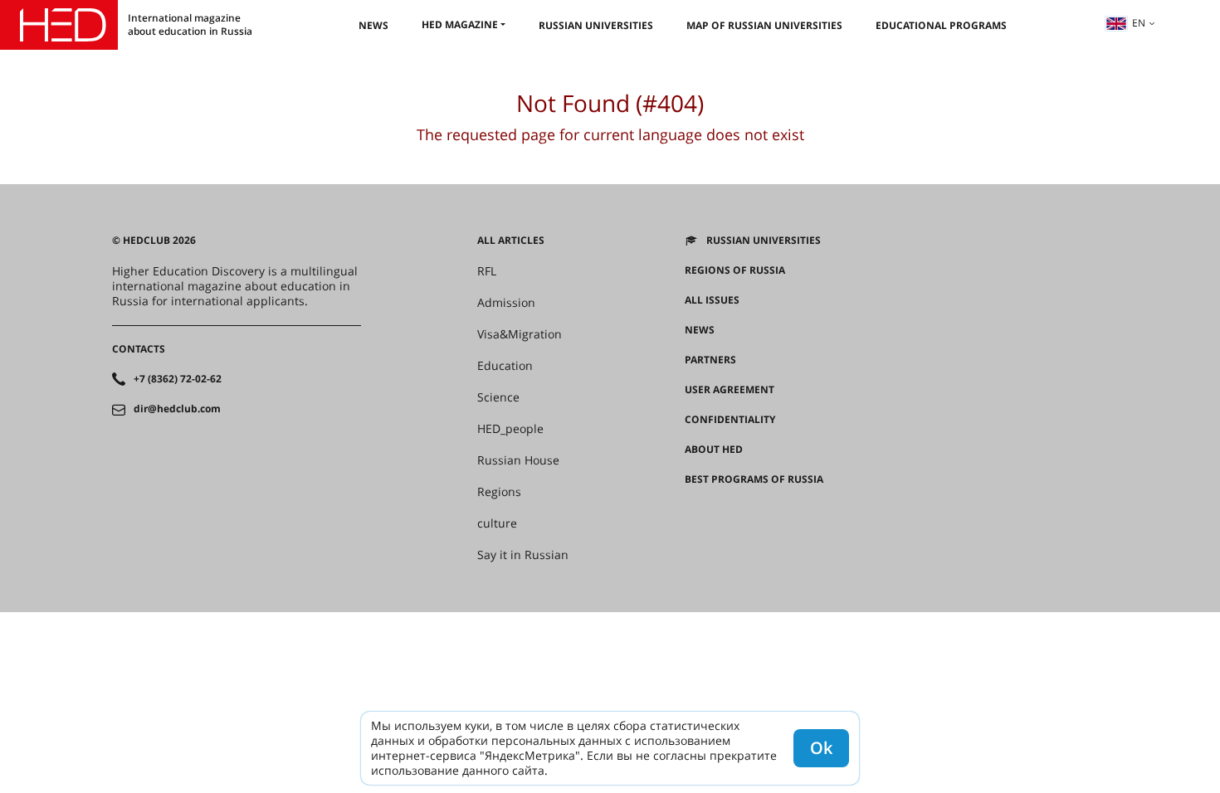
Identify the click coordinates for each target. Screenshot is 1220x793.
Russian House (518, 460)
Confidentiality (730, 419)
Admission (506, 302)
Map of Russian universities (764, 25)
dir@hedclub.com (177, 409)
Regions (499, 491)
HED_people (510, 428)
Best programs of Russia (754, 479)
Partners (710, 360)
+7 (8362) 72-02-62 (178, 379)
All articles (510, 240)
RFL (486, 271)
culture (497, 523)
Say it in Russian (523, 554)
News (373, 25)
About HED (714, 449)
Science (498, 397)
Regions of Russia (735, 270)
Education (505, 365)
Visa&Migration (519, 334)
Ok (821, 748)
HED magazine (460, 24)
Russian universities (596, 25)
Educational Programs (941, 25)
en (1138, 23)
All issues (712, 300)
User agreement (729, 389)
